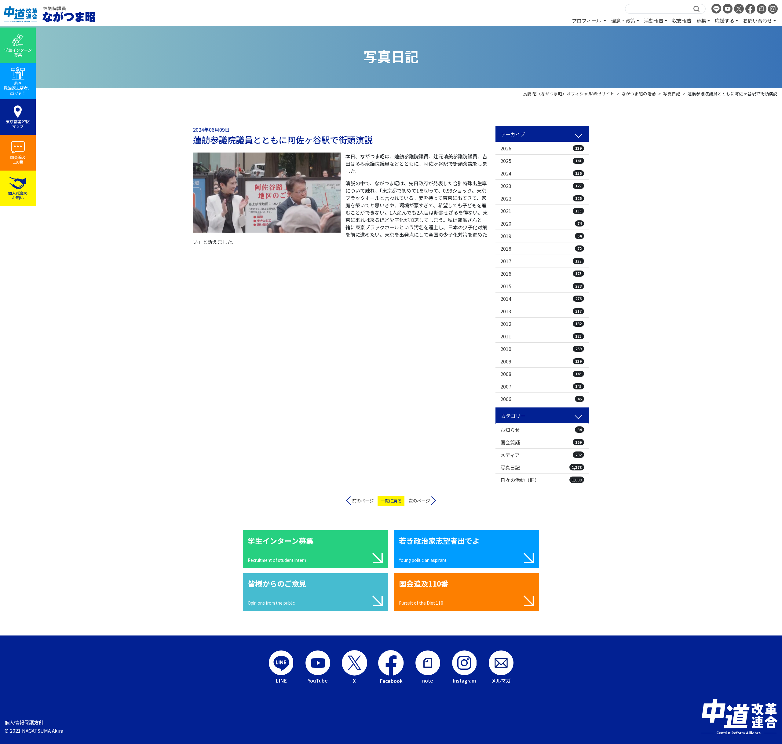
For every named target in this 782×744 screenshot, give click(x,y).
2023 (541, 186)
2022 (541, 198)
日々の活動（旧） (541, 480)
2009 (541, 361)
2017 (541, 261)
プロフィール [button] (587, 20)
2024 (541, 173)
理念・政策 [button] (623, 20)
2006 (541, 399)
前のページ (363, 500)
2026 (541, 148)
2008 (541, 374)
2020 (541, 223)
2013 (541, 311)
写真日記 (541, 467)
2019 (541, 236)
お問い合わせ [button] (757, 20)
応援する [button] (724, 20)
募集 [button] (701, 20)
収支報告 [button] (682, 20)
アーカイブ (513, 134)
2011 (541, 336)
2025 (541, 160)
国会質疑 (541, 442)
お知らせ (541, 429)
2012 (541, 323)
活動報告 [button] (653, 20)
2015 (541, 286)
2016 (541, 273)
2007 (541, 386)
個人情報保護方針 (24, 722)
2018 (541, 248)
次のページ (419, 500)
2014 (541, 298)
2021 (541, 211)
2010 (541, 348)
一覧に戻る (391, 500)
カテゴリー (513, 415)
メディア (541, 455)
